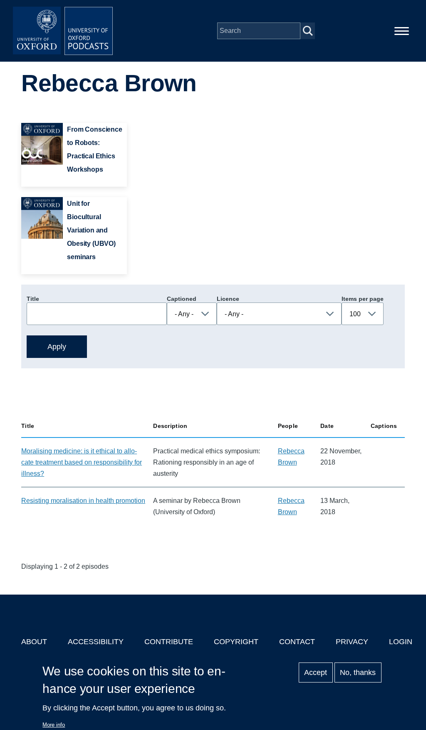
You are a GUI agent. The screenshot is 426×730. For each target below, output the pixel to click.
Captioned (181, 298)
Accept (315, 672)
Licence (228, 298)
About (34, 642)
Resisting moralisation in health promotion (83, 500)
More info (53, 725)
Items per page (363, 298)
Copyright (236, 642)
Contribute (168, 642)
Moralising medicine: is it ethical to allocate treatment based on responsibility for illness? (81, 462)
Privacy (352, 642)
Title (33, 298)
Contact (297, 642)
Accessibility (96, 642)
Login (400, 642)
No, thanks (358, 672)
